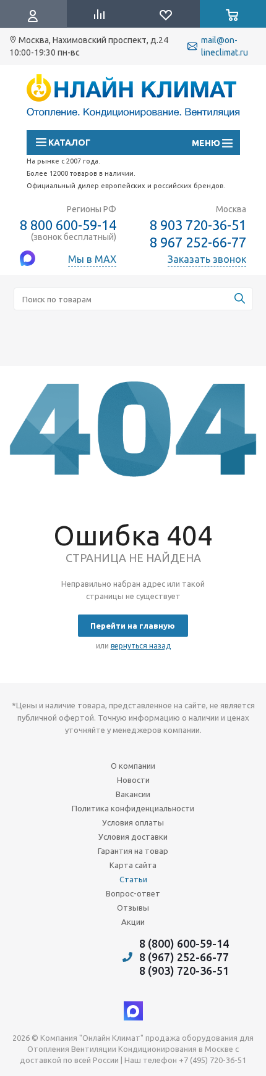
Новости (133, 780)
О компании (133, 765)
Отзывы (133, 907)
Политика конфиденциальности (133, 808)
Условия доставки (133, 836)
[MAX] (133, 1010)
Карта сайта (133, 865)
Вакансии (133, 794)
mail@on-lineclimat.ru (224, 46)
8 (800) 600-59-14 (184, 943)
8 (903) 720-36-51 (184, 970)
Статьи (133, 879)
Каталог (68, 142)
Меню (211, 143)
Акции (133, 921)
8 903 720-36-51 (198, 225)
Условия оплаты (133, 822)
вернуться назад (141, 646)
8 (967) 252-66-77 (184, 957)
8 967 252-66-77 (198, 242)
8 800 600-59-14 (68, 225)
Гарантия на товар (133, 850)
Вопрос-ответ (133, 893)
